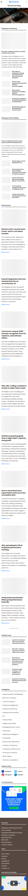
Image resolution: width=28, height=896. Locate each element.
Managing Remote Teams (11, 727)
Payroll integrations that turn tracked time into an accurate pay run (13, 281)
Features (4, 856)
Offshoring (6, 731)
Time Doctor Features (10, 753)
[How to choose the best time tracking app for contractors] (5, 180)
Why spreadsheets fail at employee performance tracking (11, 547)
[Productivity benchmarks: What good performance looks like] (14, 586)
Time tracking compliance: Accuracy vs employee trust (19, 187)
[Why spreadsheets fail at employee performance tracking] (14, 533)
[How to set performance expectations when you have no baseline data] (14, 479)
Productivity (7, 738)
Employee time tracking (10, 712)
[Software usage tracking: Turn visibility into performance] (5, 671)
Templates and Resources (11, 749)
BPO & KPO (4, 840)
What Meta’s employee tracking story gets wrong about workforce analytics (18, 75)
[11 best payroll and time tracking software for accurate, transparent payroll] (5, 172)
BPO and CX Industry (9, 698)
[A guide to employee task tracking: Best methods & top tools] (5, 642)
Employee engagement (10, 705)
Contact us (5, 868)
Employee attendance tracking (11, 833)
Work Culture (7, 756)
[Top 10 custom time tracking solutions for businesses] (5, 197)
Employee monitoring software (11, 828)
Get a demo (5, 854)
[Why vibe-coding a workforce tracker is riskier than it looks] (14, 40)
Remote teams (6, 842)
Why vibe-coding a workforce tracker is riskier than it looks (13, 52)
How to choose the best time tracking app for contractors (18, 179)
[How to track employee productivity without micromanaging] (5, 84)
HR (3, 716)
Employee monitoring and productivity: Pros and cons (19, 680)
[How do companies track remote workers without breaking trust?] (14, 130)
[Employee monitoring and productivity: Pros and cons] (5, 681)
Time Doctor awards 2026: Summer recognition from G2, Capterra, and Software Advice (13, 334)
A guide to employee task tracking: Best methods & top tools (18, 641)
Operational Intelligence (11, 734)
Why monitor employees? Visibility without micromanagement (18, 92)
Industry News (7, 720)
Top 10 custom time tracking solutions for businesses (19, 196)
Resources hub (6, 837)
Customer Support (9, 702)
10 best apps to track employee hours (18, 161)
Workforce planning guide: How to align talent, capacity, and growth (13, 438)
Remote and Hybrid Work (11, 742)
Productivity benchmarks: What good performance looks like (12, 600)
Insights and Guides (9, 723)
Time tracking (6, 830)
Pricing (3, 859)
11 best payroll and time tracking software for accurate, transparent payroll (19, 172)
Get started (5, 863)
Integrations (5, 861)
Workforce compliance (10, 760)
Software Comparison (10, 745)
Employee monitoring (10, 709)
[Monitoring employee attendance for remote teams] (5, 109)
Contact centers (6, 845)
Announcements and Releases (13, 694)
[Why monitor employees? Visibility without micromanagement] (5, 92)
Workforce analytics (8, 835)
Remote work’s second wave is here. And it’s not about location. (13, 231)
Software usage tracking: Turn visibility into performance (17, 671)
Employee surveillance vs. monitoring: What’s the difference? (19, 100)
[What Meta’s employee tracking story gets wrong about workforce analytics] (5, 74)
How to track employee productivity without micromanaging (19, 84)
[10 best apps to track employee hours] (5, 163)
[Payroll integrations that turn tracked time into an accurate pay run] (14, 267)
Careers (4, 866)
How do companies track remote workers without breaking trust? (11, 141)
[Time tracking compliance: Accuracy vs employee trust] (5, 188)
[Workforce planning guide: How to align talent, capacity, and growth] (14, 424)
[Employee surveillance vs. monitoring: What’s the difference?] (5, 101)
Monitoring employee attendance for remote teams (19, 108)
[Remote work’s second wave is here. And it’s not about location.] (14, 217)
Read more (5, 252)
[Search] (26, 2)
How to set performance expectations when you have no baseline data (13, 492)
